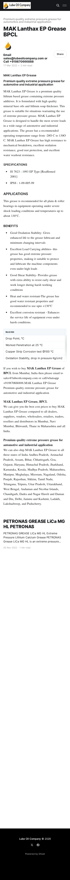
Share (60, 54)
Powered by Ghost (35, 853)
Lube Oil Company (30, 838)
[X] (32, 845)
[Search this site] (58, 5)
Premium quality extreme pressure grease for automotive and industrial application (32, 20)
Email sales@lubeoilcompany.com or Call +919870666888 (25, 58)
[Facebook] (38, 845)
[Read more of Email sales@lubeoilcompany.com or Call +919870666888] (8, 46)
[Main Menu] (64, 5)
